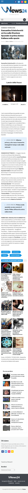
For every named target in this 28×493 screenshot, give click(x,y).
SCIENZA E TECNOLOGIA (8, 28)
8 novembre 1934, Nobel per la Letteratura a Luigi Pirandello (17, 376)
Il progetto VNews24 (7, 481)
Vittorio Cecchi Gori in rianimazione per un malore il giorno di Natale (17, 406)
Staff (15, 481)
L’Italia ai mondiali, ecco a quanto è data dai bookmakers (17, 399)
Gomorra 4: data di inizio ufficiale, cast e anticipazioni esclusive (17, 420)
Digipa (24, 489)
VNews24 (14, 477)
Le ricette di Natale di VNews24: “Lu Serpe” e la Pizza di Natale (17, 413)
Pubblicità (11, 483)
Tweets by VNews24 (6, 462)
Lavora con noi (21, 481)
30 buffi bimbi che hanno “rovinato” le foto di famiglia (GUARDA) (17, 392)
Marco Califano (9, 41)
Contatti (17, 483)
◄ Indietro (5, 104)
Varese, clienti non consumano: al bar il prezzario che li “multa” (17, 428)
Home (2, 357)
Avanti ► (23, 104)
